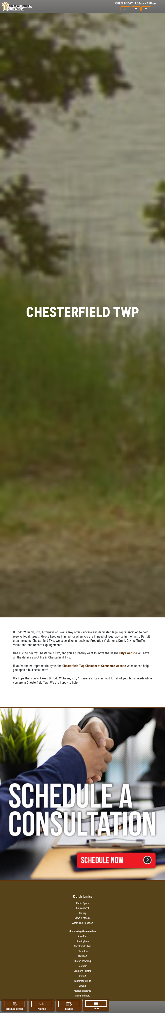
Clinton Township (82, 960)
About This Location (82, 922)
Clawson (82, 955)
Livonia (82, 985)
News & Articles (82, 917)
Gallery (82, 913)
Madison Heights (82, 990)
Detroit (82, 975)
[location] (136, 8)
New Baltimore (82, 995)
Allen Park (82, 936)
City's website (128, 653)
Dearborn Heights (82, 970)
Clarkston (83, 951)
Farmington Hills (82, 980)
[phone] (125, 8)
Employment (82, 908)
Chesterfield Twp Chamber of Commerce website (94, 666)
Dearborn (82, 966)
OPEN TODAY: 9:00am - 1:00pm (136, 3)
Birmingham (82, 941)
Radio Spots (82, 903)
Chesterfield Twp (82, 946)
